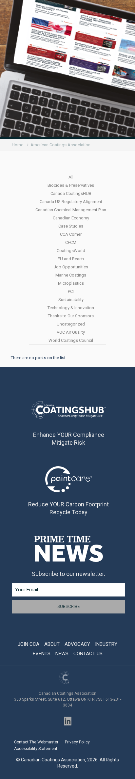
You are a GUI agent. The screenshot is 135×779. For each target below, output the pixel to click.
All (70, 177)
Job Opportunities (71, 266)
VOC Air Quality (71, 332)
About (52, 644)
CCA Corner (71, 234)
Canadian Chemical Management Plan (70, 209)
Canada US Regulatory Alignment (71, 201)
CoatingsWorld (71, 250)
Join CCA (28, 644)
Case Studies (70, 226)
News (61, 654)
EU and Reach (71, 258)
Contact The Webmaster (36, 742)
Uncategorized (71, 324)
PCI (71, 291)
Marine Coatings (70, 275)
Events (41, 654)
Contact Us (88, 654)
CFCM (70, 242)
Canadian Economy (71, 217)
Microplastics (71, 283)
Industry (106, 644)
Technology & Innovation (71, 307)
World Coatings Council (70, 340)
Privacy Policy (77, 742)
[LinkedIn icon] (67, 721)
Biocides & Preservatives (71, 185)
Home (17, 144)
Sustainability (71, 299)
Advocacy (77, 644)
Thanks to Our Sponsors (71, 315)
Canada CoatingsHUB (70, 193)
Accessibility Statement (35, 748)
